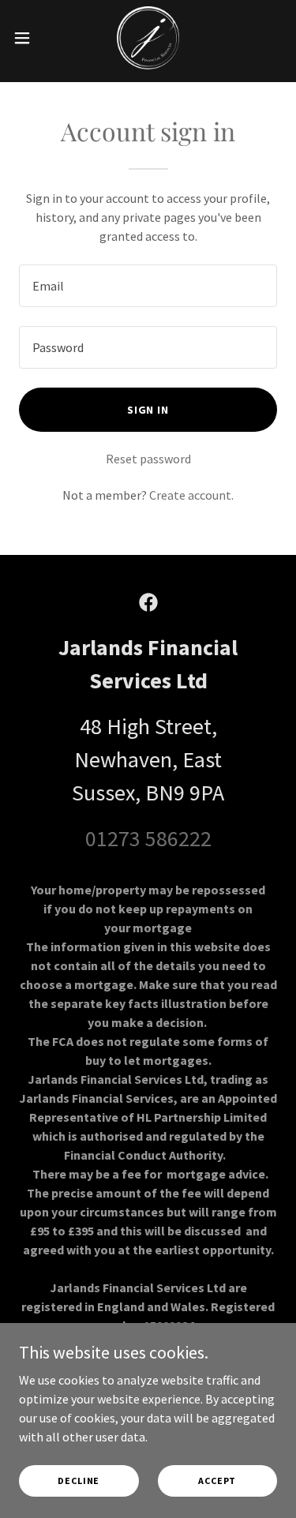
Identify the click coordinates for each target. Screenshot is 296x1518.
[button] (27, 38)
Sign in (148, 410)
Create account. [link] (191, 495)
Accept (217, 1480)
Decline (78, 1480)
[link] (148, 37)
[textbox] (148, 285)
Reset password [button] (148, 459)
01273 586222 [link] (148, 838)
